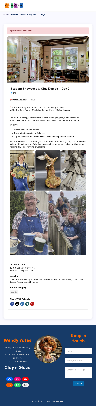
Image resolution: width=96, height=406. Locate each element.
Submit (78, 383)
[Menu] (91, 6)
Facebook (12, 304)
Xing (27, 304)
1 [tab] (9, 80)
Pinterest (32, 304)
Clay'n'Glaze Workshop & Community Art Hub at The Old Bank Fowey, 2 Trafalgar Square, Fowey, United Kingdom (46, 280)
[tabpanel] (48, 59)
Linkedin (22, 304)
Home (6, 15)
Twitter (17, 304)
